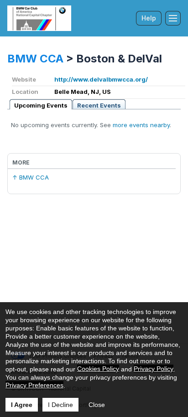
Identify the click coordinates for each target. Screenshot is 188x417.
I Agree (21, 404)
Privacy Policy (153, 368)
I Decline (60, 404)
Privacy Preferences (34, 385)
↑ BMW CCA (30, 177)
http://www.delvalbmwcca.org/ (101, 79)
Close (97, 404)
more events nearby (141, 125)
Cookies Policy (98, 368)
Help (148, 18)
